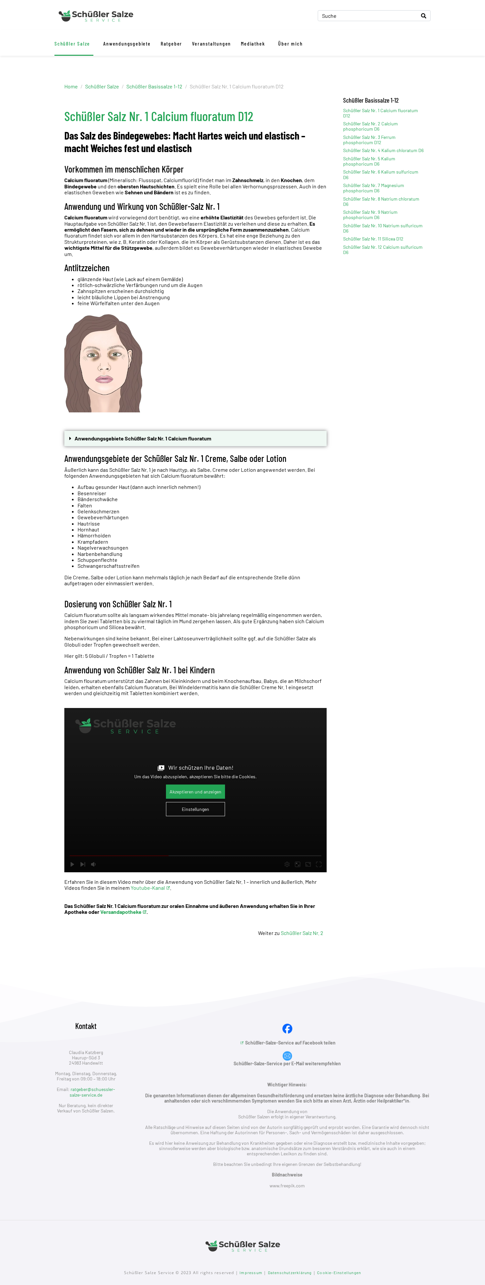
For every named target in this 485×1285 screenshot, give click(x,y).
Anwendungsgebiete (127, 43)
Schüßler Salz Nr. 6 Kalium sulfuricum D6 (380, 174)
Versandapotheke (121, 912)
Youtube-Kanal (148, 887)
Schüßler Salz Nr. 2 (302, 933)
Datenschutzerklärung (290, 1272)
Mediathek (253, 43)
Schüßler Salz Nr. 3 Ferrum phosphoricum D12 (369, 139)
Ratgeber (171, 43)
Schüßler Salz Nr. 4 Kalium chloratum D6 (383, 150)
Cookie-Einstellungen (339, 1272)
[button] (195, 438)
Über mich (290, 43)
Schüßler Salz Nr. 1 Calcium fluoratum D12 (380, 113)
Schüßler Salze (72, 43)
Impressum (251, 1272)
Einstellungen (195, 809)
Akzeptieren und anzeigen (195, 791)
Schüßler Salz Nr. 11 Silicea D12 (373, 238)
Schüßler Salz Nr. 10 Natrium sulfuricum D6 (383, 228)
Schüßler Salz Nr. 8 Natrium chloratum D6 (381, 201)
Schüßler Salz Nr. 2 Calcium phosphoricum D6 (370, 126)
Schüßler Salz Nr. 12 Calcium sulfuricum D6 (383, 249)
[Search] (423, 16)
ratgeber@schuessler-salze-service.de (92, 1091)
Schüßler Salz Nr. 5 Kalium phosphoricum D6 (369, 161)
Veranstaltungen (211, 43)
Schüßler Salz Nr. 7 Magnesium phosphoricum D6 (373, 187)
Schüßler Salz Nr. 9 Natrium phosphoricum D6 (370, 214)
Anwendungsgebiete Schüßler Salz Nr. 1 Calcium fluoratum (143, 438)
